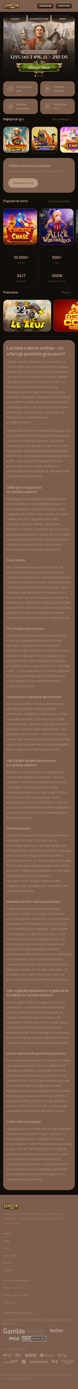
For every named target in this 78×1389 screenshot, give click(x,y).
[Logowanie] (45, 6)
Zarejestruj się (23, 183)
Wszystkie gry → (62, 119)
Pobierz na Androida (15, 1295)
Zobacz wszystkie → (60, 201)
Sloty (6, 1248)
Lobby (6, 1241)
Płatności (9, 1302)
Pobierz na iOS (12, 1288)
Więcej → (66, 292)
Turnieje (8, 1270)
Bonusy (7, 1263)
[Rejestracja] (64, 5)
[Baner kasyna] (39, 46)
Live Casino (10, 1255)
